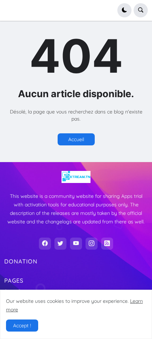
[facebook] (45, 244)
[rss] (107, 244)
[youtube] (76, 244)
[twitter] (60, 244)
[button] (124, 10)
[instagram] (92, 244)
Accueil (76, 139)
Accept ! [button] (22, 325)
